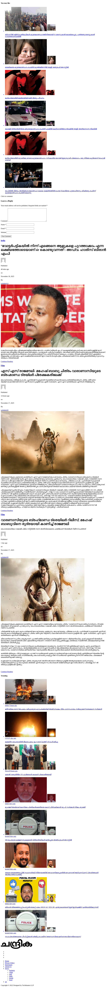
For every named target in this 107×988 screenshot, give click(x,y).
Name (3, 224)
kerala (11, 978)
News (7, 968)
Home (7, 961)
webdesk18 (4, 410)
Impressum (8, 965)
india (10, 976)
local (10, 980)
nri (6, 982)
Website (3, 232)
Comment (4, 221)
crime (11, 972)
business (12, 970)
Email (3, 228)
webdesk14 (4, 283)
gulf (10, 974)
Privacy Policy (10, 963)
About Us (8, 967)
